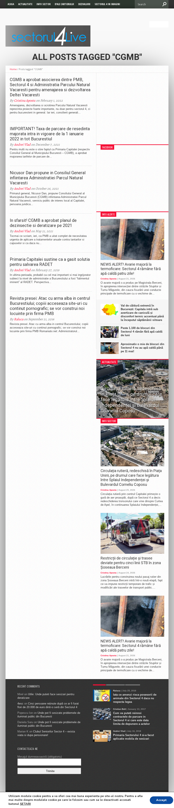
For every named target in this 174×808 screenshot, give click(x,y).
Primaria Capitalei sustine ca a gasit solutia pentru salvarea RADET (50, 262)
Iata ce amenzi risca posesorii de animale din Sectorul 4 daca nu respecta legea (134, 698)
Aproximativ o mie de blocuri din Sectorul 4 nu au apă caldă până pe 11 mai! (142, 348)
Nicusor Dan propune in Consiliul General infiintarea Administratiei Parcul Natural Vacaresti (48, 177)
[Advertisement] (132, 110)
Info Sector (43, 4)
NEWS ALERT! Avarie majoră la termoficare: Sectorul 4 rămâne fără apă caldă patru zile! (131, 269)
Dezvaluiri (84, 4)
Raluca (18, 319)
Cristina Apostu (24, 100)
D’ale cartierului (64, 4)
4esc (20, 703)
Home (13, 69)
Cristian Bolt (119, 709)
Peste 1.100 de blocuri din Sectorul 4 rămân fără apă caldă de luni (141, 331)
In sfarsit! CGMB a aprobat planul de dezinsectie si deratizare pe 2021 (43, 223)
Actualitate (25, 4)
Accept (161, 800)
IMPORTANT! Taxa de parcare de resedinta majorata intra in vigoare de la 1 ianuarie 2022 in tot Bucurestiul (50, 133)
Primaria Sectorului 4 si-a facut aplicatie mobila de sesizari (133, 736)
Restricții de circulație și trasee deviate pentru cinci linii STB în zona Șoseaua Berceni (131, 562)
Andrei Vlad (22, 144)
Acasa (11, 4)
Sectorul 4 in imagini (107, 4)
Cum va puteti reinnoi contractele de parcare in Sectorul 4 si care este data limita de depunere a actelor (131, 718)
